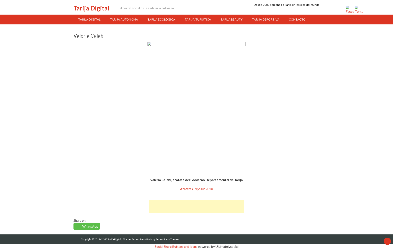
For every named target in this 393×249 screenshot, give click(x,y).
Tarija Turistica (198, 19)
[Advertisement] (196, 206)
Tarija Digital (91, 8)
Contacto (297, 19)
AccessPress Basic (142, 239)
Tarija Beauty (231, 19)
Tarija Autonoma (124, 19)
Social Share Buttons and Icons (176, 246)
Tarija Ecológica (161, 19)
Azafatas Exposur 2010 (196, 189)
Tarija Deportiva (265, 19)
